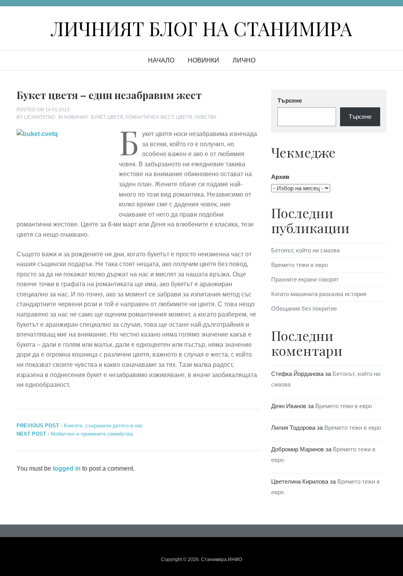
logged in (67, 468)
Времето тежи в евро (299, 264)
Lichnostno (39, 117)
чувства (205, 117)
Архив (280, 176)
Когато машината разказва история (318, 294)
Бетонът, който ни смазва (305, 250)
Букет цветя (107, 117)
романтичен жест (150, 117)
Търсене (289, 100)
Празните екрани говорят (305, 279)
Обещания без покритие (304, 308)
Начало (161, 60)
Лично (244, 60)
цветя (184, 117)
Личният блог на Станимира (201, 28)
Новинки (203, 60)
